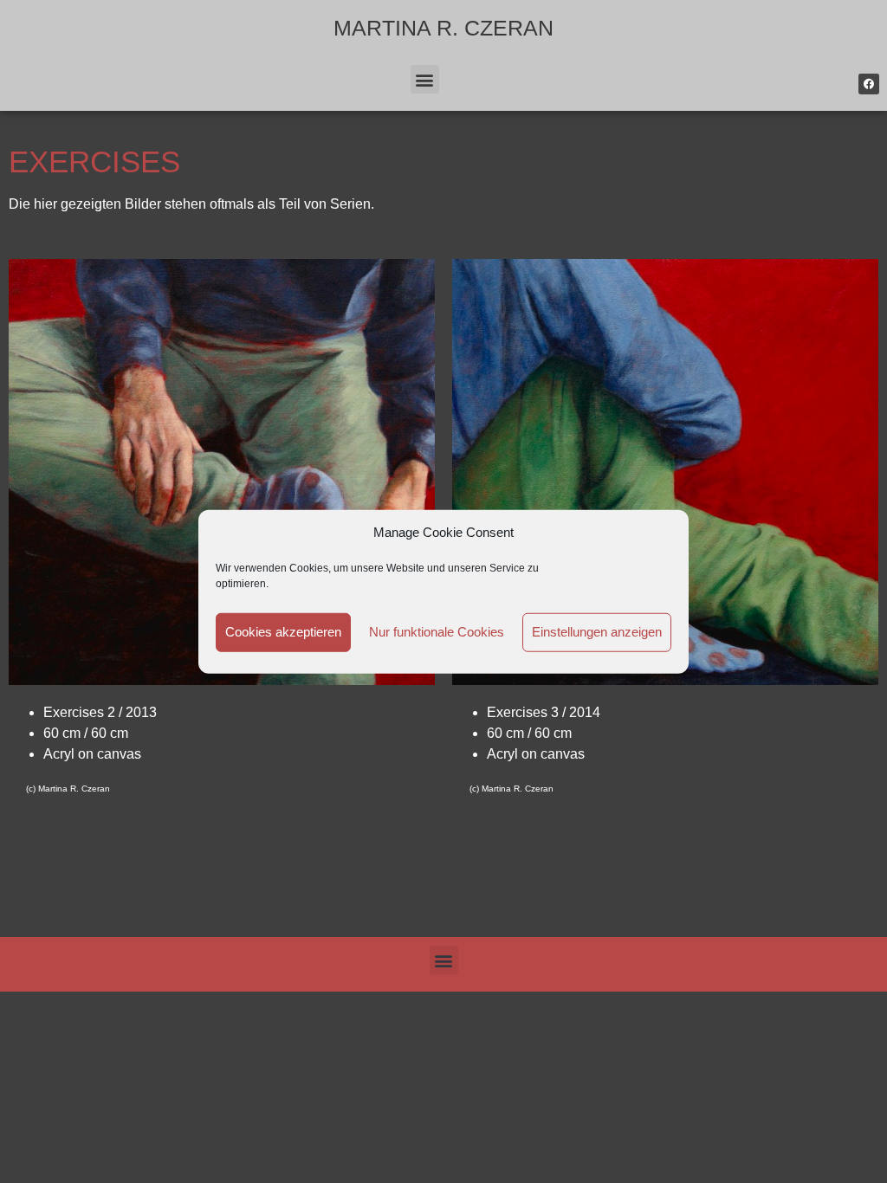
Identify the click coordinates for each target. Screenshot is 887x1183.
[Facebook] (868, 84)
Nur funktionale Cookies (436, 631)
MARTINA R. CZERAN (443, 28)
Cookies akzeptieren (283, 631)
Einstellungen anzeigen (597, 631)
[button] (425, 79)
